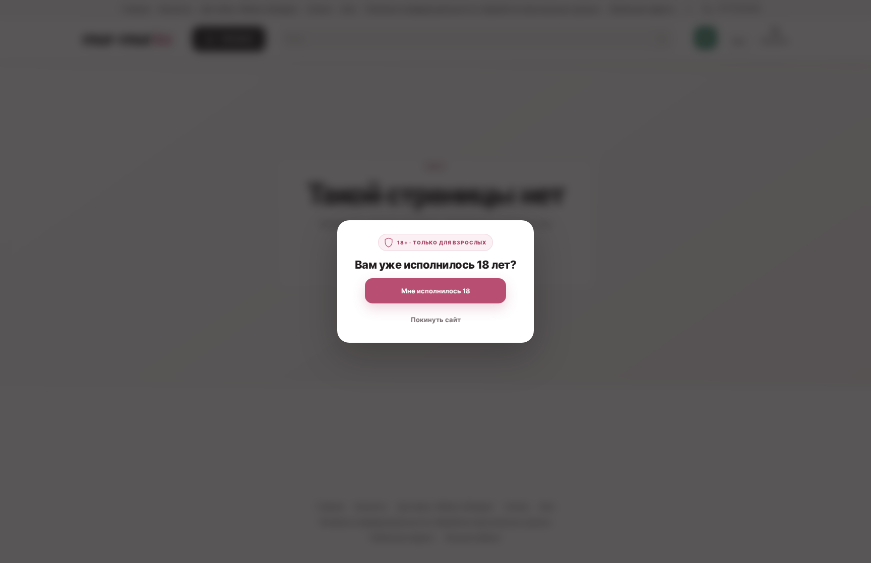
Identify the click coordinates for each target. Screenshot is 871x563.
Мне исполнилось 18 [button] (435, 291)
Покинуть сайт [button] (436, 320)
